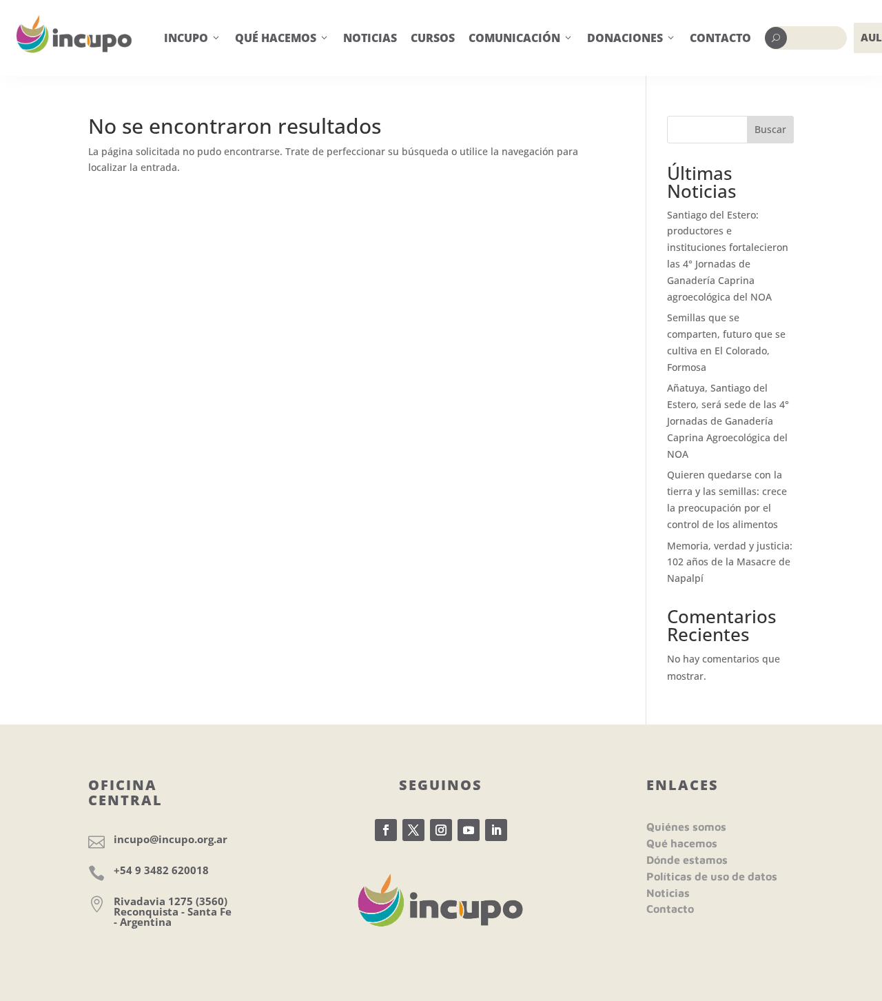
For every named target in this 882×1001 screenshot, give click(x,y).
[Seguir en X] (413, 830)
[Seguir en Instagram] (441, 830)
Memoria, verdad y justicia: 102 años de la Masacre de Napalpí (729, 562)
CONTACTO (720, 38)
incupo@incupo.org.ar (170, 839)
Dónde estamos (687, 859)
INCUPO (192, 38)
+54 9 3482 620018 (161, 870)
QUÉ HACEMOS (282, 38)
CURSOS (433, 38)
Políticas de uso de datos (711, 876)
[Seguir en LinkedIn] (496, 830)
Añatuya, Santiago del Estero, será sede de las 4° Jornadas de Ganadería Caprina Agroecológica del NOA (728, 420)
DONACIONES (631, 38)
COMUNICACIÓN (521, 38)
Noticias (668, 893)
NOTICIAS (370, 38)
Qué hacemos (681, 843)
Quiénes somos (686, 826)
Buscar (770, 129)
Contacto (670, 908)
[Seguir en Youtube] (469, 830)
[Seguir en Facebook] (386, 830)
